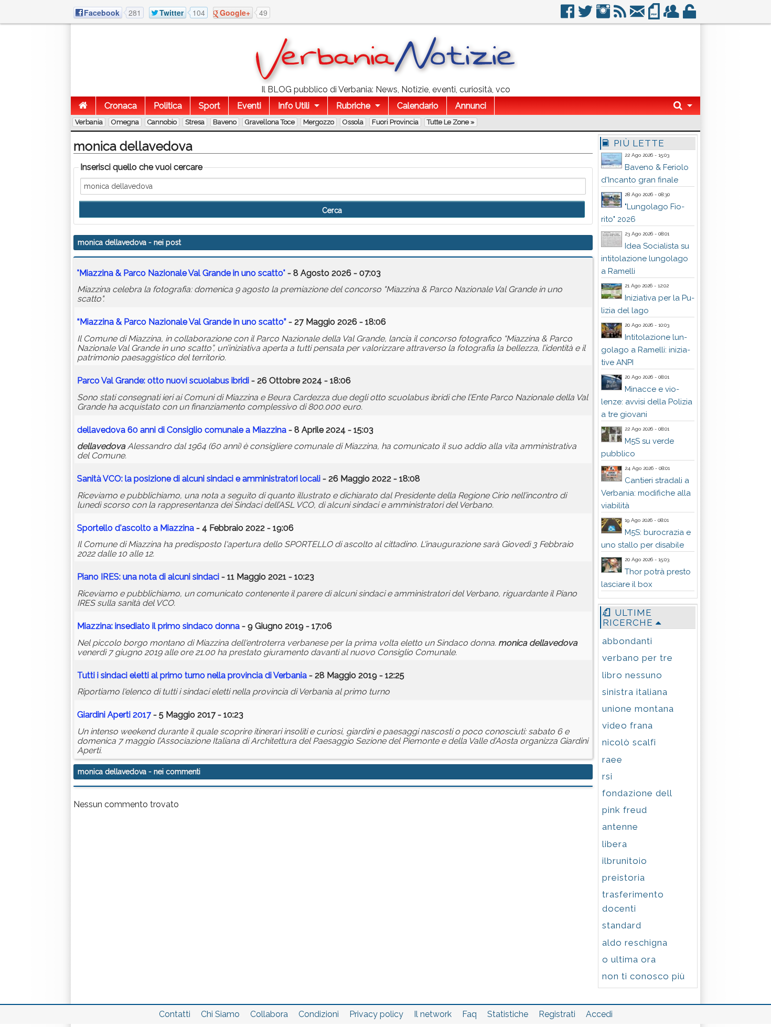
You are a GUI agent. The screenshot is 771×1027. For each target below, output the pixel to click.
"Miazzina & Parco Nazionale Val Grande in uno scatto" (181, 273)
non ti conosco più (643, 976)
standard (621, 925)
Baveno (225, 122)
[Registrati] (672, 15)
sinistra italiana (635, 692)
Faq (469, 1014)
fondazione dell (637, 793)
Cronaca (120, 106)
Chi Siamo (220, 1014)
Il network (433, 1014)
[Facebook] (568, 15)
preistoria (623, 877)
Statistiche (507, 1014)
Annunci (470, 106)
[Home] (83, 106)
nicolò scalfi (629, 742)
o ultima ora (629, 959)
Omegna (125, 122)
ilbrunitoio (624, 860)
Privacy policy (376, 1014)
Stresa (195, 122)
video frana (627, 725)
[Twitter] (586, 15)
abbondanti (627, 641)
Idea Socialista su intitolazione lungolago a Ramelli (645, 258)
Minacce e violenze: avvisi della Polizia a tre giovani (646, 401)
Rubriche (353, 106)
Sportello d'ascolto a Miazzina (135, 528)
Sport (209, 106)
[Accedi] (690, 15)
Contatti (174, 1014)
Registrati (557, 1014)
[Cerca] (683, 106)
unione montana (638, 708)
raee (612, 759)
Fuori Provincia (395, 122)
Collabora (269, 1014)
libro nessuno (632, 675)
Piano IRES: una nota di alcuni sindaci (148, 577)
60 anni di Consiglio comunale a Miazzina (181, 430)
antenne (620, 826)
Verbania (89, 122)
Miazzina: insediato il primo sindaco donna (158, 626)
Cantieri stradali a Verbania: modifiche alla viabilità (646, 493)
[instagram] (604, 15)
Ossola (352, 122)
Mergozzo (318, 122)
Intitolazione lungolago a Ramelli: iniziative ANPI (645, 350)
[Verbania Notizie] (385, 81)
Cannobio (162, 122)
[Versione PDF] (654, 15)
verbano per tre (637, 657)
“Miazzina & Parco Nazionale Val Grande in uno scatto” (181, 322)
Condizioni (318, 1014)
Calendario (417, 106)
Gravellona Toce (270, 122)
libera (614, 844)
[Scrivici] (638, 15)
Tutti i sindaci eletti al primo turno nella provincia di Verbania (192, 675)
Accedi (599, 1014)
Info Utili (293, 106)
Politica (168, 106)
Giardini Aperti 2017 (114, 715)
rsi (607, 776)
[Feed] (621, 15)
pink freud (624, 810)
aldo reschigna (635, 942)
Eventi (249, 106)
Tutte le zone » (451, 122)
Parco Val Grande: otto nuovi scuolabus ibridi (163, 381)
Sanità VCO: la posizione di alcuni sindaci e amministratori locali (198, 479)
